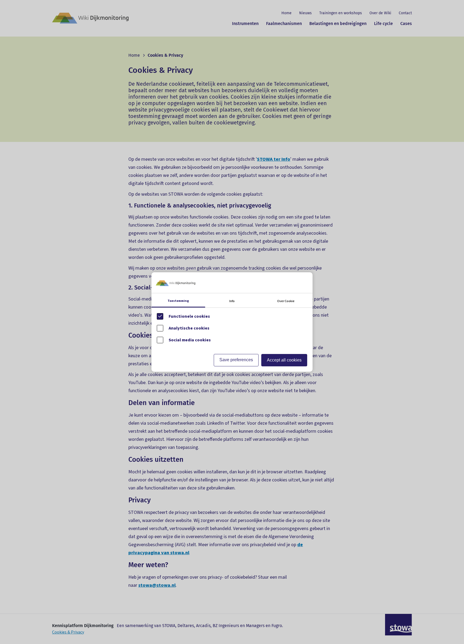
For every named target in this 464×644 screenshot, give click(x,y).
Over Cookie (286, 301)
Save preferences (236, 359)
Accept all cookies (284, 360)
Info (232, 301)
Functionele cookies (189, 316)
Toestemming (178, 301)
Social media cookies (190, 340)
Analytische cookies (189, 328)
